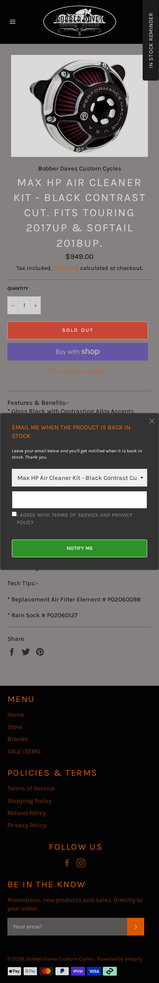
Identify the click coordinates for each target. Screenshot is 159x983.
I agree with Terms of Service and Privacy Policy (74, 518)
